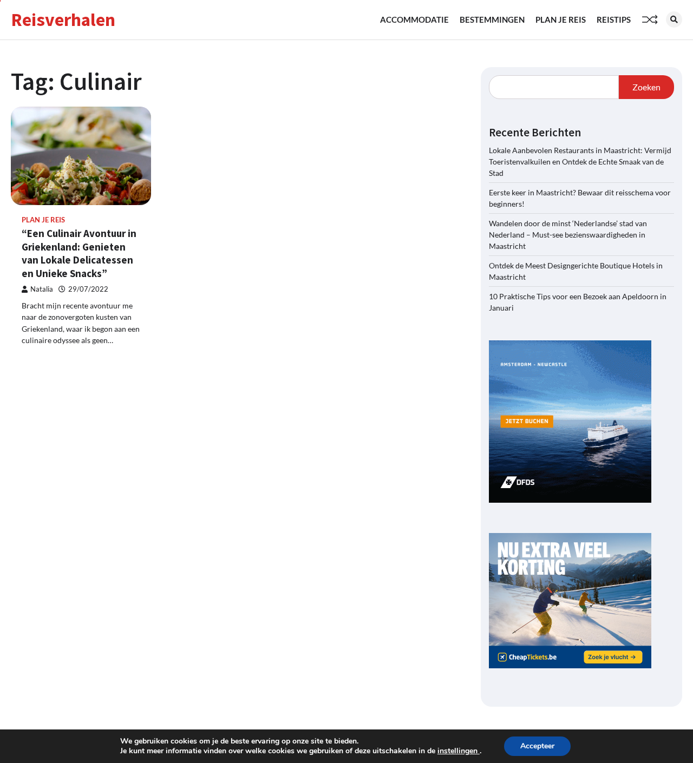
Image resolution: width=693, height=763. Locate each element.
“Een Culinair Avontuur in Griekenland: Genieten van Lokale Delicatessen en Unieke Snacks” (79, 253)
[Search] (674, 19)
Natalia (41, 289)
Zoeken (646, 87)
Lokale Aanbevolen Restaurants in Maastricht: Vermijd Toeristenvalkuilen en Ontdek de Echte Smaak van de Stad (580, 161)
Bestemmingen (492, 19)
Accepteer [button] (537, 746)
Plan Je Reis (560, 19)
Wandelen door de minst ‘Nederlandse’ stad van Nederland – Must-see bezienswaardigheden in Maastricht (568, 235)
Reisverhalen (63, 19)
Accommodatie (414, 19)
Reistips (614, 19)
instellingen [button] (458, 751)
